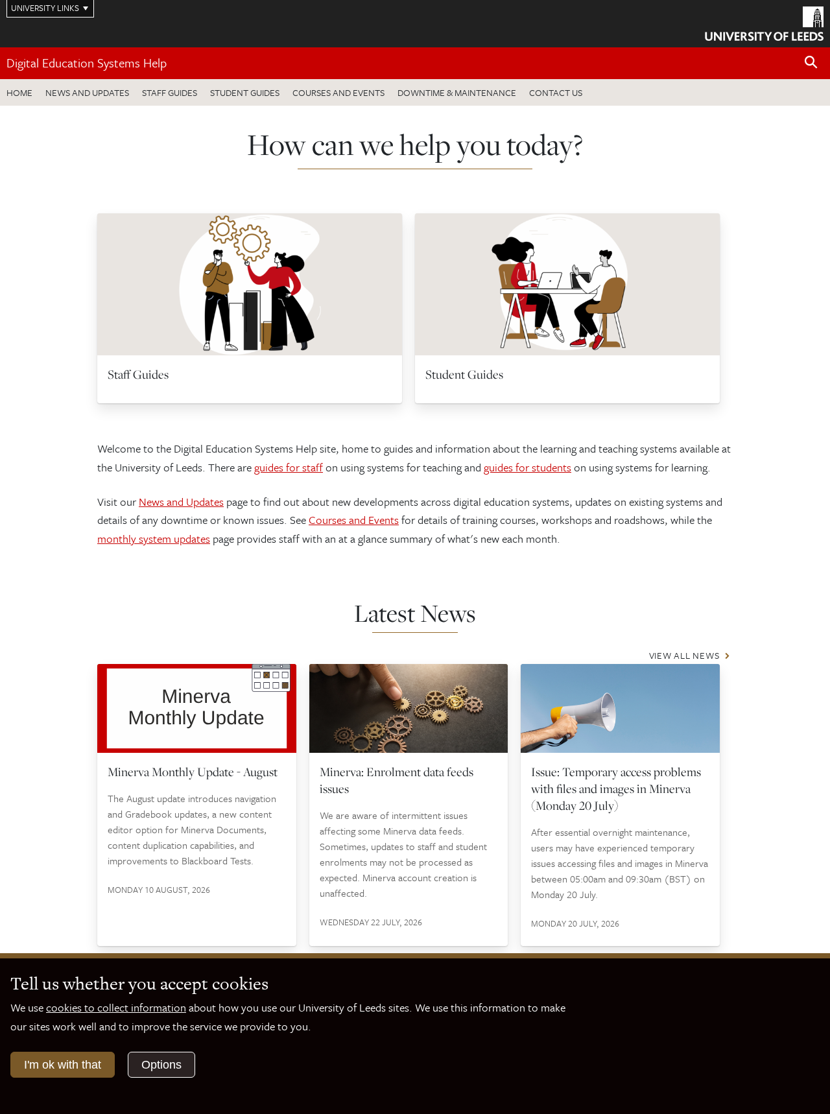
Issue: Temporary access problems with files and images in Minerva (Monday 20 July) (616, 788)
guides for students (527, 467)
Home (19, 92)
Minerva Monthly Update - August (193, 771)
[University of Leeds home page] (764, 22)
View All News (684, 655)
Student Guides (244, 92)
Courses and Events (338, 92)
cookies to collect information (116, 1007)
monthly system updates (153, 538)
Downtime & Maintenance (456, 92)
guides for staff (288, 467)
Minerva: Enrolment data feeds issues (396, 780)
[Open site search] (811, 62)
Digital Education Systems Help (86, 62)
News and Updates (87, 92)
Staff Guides (169, 92)
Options (161, 1064)
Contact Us (555, 92)
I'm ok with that (62, 1064)
